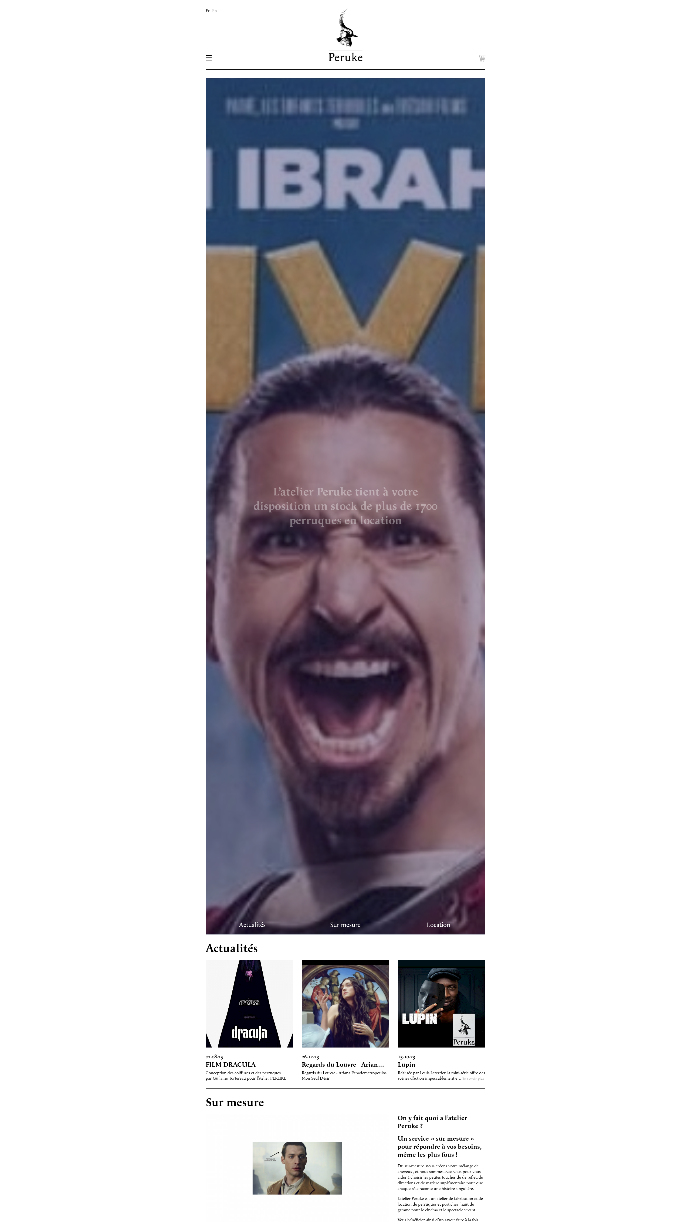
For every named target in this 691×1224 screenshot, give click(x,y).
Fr (207, 11)
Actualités (252, 925)
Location (438, 925)
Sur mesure (345, 925)
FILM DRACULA (231, 1065)
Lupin (406, 1065)
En (214, 11)
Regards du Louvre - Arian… (343, 1065)
